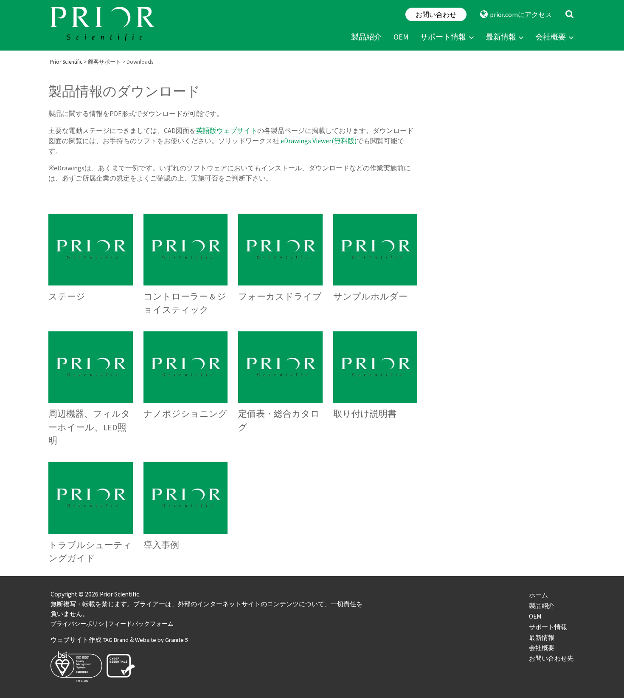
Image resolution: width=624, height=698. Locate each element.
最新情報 (501, 37)
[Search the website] (569, 14)
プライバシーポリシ (77, 623)
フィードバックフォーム (141, 623)
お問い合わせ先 (551, 658)
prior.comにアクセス (521, 14)
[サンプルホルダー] (375, 267)
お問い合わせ (436, 14)
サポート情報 (443, 37)
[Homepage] (104, 25)
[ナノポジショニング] (185, 391)
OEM (401, 37)
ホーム (538, 595)
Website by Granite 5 (161, 640)
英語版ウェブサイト (226, 130)
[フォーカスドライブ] (280, 267)
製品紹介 (366, 37)
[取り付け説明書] (375, 391)
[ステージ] (90, 267)
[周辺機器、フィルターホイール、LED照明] (90, 391)
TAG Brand (116, 640)
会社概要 (550, 37)
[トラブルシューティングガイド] (90, 515)
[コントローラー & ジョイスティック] (185, 267)
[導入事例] (185, 515)
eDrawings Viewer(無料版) (319, 140)
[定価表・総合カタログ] (280, 391)
